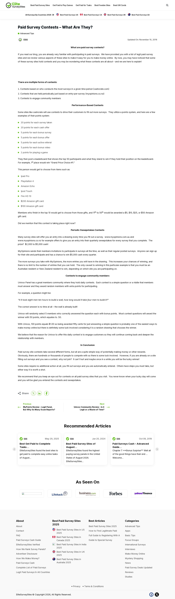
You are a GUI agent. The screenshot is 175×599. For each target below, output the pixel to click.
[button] (167, 5)
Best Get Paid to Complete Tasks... (35, 445)
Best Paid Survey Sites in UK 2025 (71, 553)
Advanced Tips (27, 33)
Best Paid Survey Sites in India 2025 (71, 546)
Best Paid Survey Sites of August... (80, 445)
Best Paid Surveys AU (141, 15)
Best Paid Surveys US (69, 15)
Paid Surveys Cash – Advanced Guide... (130, 445)
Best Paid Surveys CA (93, 15)
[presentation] (14, 449)
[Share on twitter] (33, 393)
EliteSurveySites (24, 595)
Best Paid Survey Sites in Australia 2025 (69, 561)
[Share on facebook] (46, 393)
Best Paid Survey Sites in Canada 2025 (69, 539)
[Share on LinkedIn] (39, 393)
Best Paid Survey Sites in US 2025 (71, 531)
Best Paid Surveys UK (117, 15)
